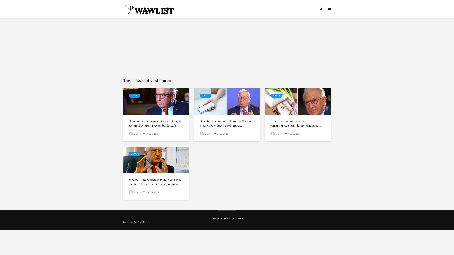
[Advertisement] (227, 48)
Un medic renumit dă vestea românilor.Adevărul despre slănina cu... (295, 123)
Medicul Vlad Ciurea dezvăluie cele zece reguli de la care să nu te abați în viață (155, 181)
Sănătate (135, 95)
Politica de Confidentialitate (136, 222)
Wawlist (239, 218)
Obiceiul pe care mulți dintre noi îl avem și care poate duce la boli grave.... (226, 123)
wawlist (137, 133)
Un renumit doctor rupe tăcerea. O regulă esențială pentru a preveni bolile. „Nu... (155, 123)
